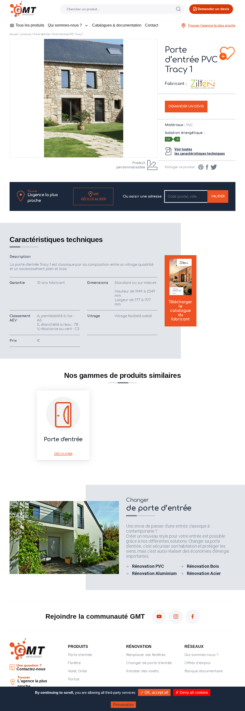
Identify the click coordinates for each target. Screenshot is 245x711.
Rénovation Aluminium (154, 573)
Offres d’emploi (197, 663)
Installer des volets (142, 671)
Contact (151, 25)
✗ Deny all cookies (192, 692)
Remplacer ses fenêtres (146, 655)
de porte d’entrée (158, 504)
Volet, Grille (77, 671)
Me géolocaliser (93, 196)
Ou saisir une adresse (142, 196)
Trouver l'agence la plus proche (211, 25)
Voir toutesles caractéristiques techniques (199, 151)
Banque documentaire (203, 671)
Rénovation (138, 647)
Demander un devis (186, 106)
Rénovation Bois (203, 566)
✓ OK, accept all (154, 692)
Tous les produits (30, 25)
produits (26, 34)
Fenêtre (74, 663)
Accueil (14, 34)
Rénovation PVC (148, 566)
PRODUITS (78, 647)
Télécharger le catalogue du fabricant (180, 310)
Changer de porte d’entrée (149, 663)
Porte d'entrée (42, 34)
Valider (218, 196)
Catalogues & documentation (116, 25)
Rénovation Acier (204, 573)
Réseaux (194, 647)
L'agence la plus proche (43, 196)
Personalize (123, 705)
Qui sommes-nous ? (65, 25)
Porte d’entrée (80, 655)
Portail (73, 679)
